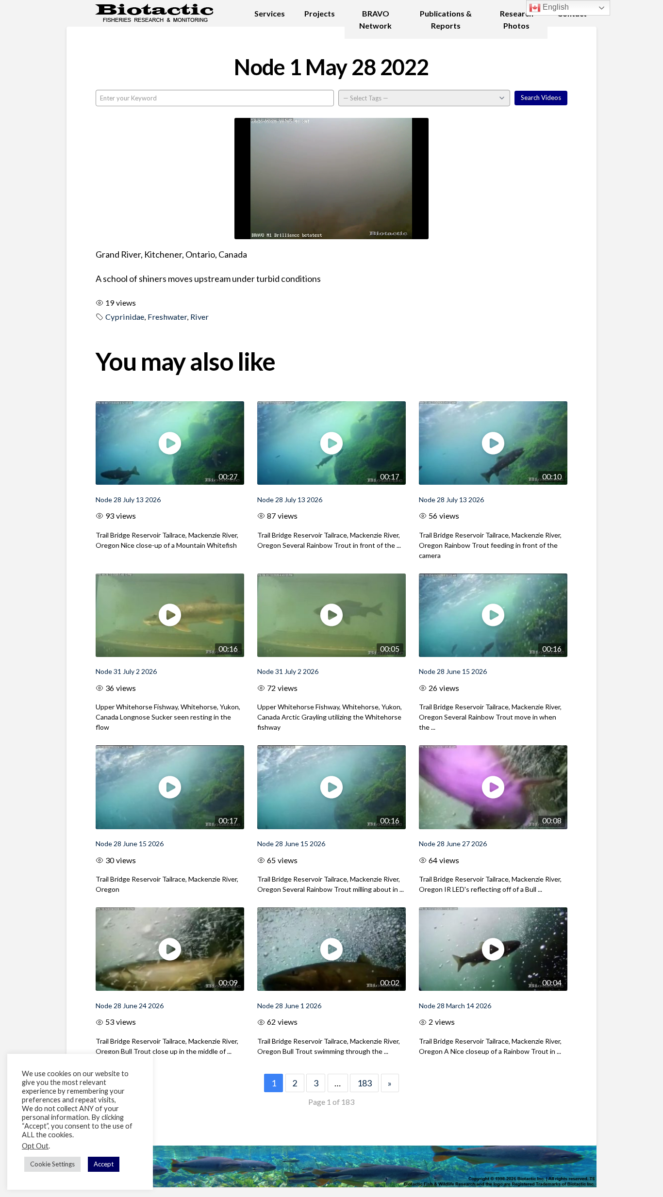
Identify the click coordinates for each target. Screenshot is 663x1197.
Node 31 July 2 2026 (126, 671)
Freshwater (167, 316)
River (199, 316)
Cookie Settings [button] (52, 1164)
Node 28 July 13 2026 (128, 499)
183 (364, 1083)
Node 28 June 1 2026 (289, 1005)
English (555, 7)
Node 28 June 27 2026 (453, 843)
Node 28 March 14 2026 (455, 1005)
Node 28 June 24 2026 (130, 1005)
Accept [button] (104, 1164)
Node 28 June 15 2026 (453, 671)
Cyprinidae (124, 316)
